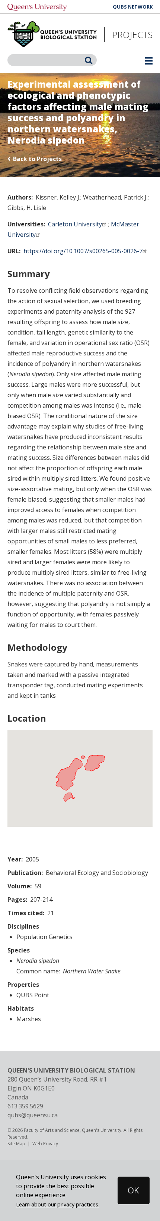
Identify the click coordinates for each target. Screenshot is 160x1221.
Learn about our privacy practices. (57, 1204)
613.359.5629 (25, 1106)
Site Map (16, 1143)
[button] (125, 1190)
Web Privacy (45, 1143)
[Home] (52, 34)
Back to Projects (37, 159)
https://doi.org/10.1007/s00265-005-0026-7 (83, 251)
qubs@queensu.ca (32, 1115)
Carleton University (75, 224)
